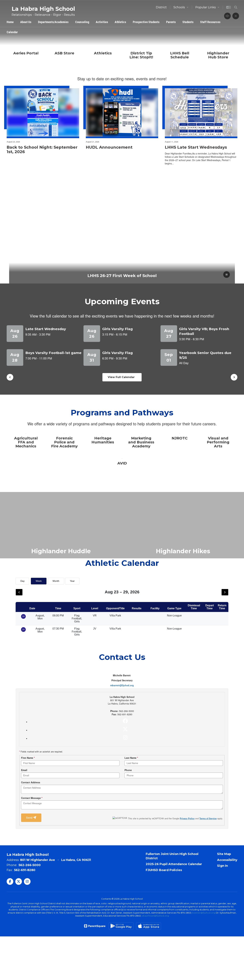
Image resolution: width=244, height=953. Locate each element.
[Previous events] (10, 377)
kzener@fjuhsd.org (203, 912)
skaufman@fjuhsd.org (155, 915)
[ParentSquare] (94, 925)
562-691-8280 (24, 870)
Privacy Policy (187, 818)
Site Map (224, 854)
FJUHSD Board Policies (164, 870)
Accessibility (227, 860)
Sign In (222, 866)
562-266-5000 (30, 865)
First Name (28, 757)
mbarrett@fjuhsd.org (122, 685)
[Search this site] (235, 7)
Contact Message (31, 798)
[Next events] (234, 377)
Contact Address (30, 782)
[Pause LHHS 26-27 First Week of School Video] (226, 275)
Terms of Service (208, 818)
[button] (181, 7)
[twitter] (125, 729)
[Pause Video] (235, 16)
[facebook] (125, 721)
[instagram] (125, 737)
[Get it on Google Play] (121, 926)
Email (24, 770)
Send (29, 817)
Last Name (131, 757)
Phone (128, 770)
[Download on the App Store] (148, 926)
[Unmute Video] (227, 16)
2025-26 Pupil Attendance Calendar (174, 864)
